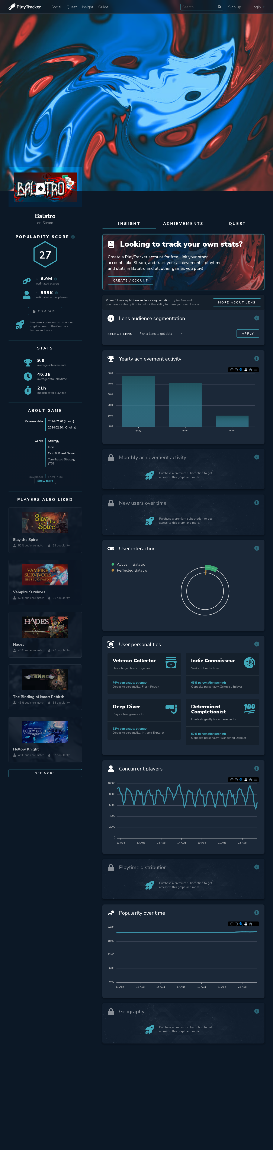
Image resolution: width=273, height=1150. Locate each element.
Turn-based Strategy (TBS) (61, 461)
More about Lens (237, 302)
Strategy (53, 441)
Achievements (183, 223)
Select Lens (119, 334)
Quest (72, 7)
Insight (87, 7)
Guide (103, 7)
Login (256, 7)
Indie (51, 447)
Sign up (234, 7)
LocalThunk (55, 477)
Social (56, 7)
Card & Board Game (61, 453)
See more (45, 773)
